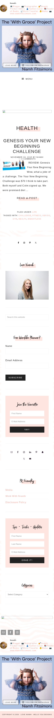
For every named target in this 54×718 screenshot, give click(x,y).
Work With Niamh (15, 496)
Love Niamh (27, 94)
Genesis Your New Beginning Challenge (27, 146)
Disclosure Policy (15, 502)
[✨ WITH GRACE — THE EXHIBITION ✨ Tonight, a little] (27, 45)
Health (23, 219)
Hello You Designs (42, 714)
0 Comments (28, 159)
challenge (25, 216)
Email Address (14, 360)
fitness (36, 216)
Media (9, 490)
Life (34, 212)
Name (8, 346)
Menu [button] (29, 79)
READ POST (27, 198)
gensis (46, 216)
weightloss (34, 219)
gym (15, 219)
